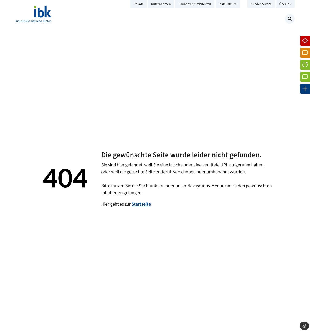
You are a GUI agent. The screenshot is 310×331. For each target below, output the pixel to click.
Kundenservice (261, 4)
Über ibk (285, 4)
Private (139, 4)
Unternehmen (161, 4)
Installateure (228, 4)
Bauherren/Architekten (194, 4)
